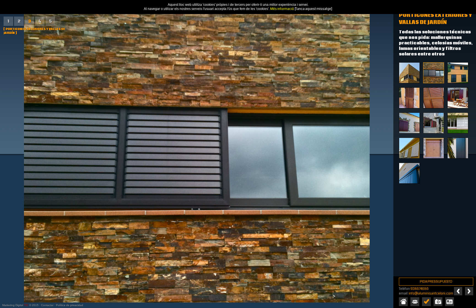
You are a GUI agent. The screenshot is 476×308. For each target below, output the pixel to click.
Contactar (47, 305)
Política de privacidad (69, 305)
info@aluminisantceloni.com (431, 293)
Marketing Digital (12, 305)
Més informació (282, 9)
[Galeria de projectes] (438, 301)
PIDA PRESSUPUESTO (436, 281)
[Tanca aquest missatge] (313, 9)
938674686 (419, 288)
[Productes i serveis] (426, 301)
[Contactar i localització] (449, 301)
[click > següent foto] (197, 154)
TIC (26, 305)
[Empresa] (414, 301)
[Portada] (403, 301)
